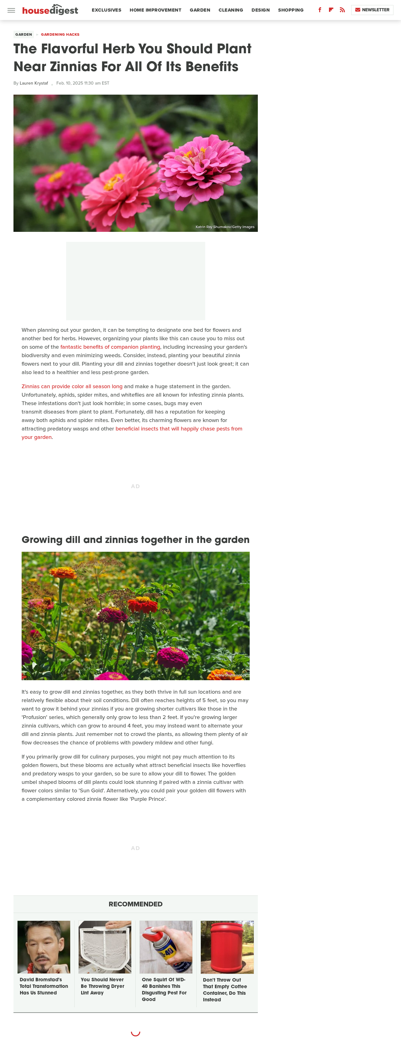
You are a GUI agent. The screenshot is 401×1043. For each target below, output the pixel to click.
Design (261, 10)
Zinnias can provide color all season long (72, 386)
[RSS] (342, 11)
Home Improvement (155, 10)
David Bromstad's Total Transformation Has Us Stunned (44, 987)
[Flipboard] (331, 11)
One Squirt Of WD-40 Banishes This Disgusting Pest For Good (164, 990)
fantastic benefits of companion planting (110, 347)
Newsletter (375, 10)
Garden (200, 10)
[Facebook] (319, 11)
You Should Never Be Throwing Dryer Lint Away (102, 987)
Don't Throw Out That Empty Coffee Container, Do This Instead (225, 990)
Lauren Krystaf (34, 83)
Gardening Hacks (60, 34)
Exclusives (106, 10)
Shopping (291, 10)
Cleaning (231, 10)
